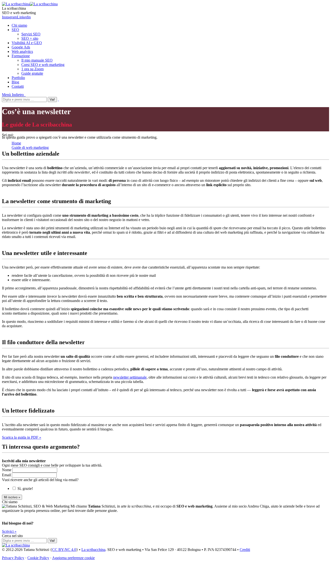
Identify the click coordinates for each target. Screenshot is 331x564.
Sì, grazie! (25, 488)
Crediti (245, 550)
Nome (7, 470)
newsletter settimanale (130, 377)
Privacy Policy (13, 558)
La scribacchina (93, 550)
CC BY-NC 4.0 (64, 550)
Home (16, 143)
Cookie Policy (38, 558)
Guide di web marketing (30, 147)
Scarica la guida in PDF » (21, 437)
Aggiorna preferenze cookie (73, 558)
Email (7, 475)
